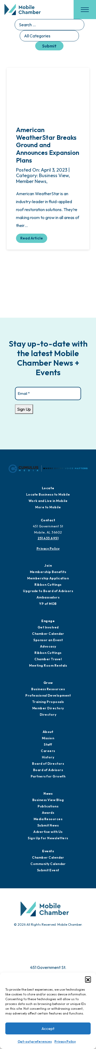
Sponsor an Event (48, 640)
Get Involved (48, 627)
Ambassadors (48, 597)
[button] (88, 979)
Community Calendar (48, 864)
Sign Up (24, 409)
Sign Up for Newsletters (48, 838)
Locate (48, 488)
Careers (48, 751)
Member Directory (48, 708)
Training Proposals (48, 702)
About (48, 732)
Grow (48, 683)
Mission (48, 738)
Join (48, 565)
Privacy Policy (65, 1041)
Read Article (31, 238)
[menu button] (85, 9)
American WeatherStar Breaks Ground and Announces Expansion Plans (47, 145)
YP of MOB (48, 604)
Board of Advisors (48, 770)
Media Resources (48, 819)
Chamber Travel (48, 659)
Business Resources (48, 689)
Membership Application (48, 578)
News (48, 794)
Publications (48, 806)
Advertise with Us (48, 832)
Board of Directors (48, 764)
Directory (48, 714)
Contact (48, 520)
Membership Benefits (48, 572)
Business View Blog (48, 800)
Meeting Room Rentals (48, 665)
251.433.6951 (48, 538)
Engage (48, 621)
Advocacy (48, 646)
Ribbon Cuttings (48, 585)
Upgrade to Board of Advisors (48, 591)
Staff (48, 744)
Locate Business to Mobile (48, 494)
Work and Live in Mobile (48, 501)
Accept (48, 1028)
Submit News (48, 825)
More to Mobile (48, 507)
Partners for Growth (48, 776)
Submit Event (48, 870)
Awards (48, 813)
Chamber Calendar (48, 634)
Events (48, 851)
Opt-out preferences (35, 1041)
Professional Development (48, 695)
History (48, 757)
